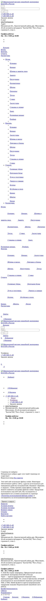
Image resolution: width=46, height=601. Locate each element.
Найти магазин (6, 516)
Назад (13, 398)
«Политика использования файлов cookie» (17, 496)
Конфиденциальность (9, 589)
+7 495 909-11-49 (7, 14)
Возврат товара (7, 510)
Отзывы (4, 512)
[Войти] (2, 362)
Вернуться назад (7, 478)
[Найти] (6, 11)
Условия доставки (8, 508)
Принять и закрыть (8, 501)
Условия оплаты (7, 506)
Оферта (4, 591)
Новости (4, 504)
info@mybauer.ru (7, 22)
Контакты (4, 514)
